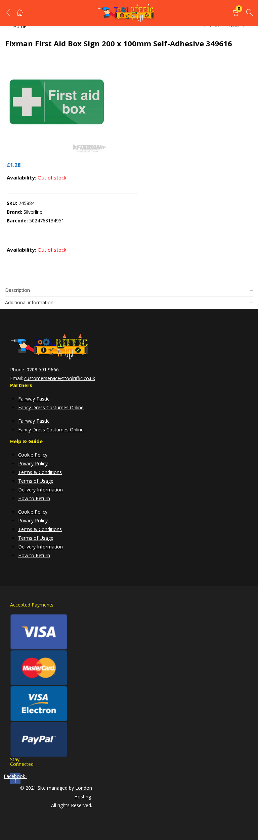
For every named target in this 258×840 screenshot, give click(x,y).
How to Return (34, 498)
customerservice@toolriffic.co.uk (59, 378)
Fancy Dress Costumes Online (51, 407)
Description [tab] (17, 290)
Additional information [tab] (29, 302)
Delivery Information (40, 489)
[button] (235, 13)
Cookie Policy (32, 455)
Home (20, 26)
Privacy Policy (33, 463)
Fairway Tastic (33, 399)
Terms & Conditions (40, 472)
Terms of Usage (35, 481)
